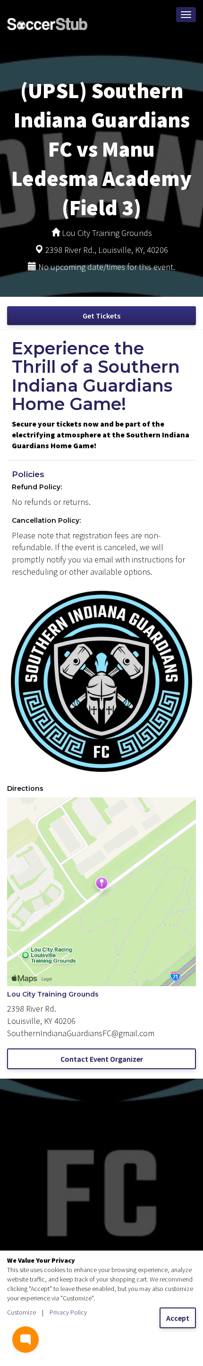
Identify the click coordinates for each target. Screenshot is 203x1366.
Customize (21, 1312)
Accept (177, 1318)
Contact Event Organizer (101, 1059)
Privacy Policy (68, 1312)
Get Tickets (101, 315)
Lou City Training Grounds (53, 994)
